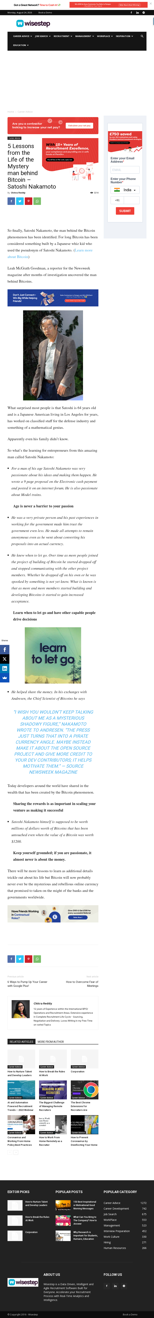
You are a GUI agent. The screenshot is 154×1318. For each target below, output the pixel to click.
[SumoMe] (4, 677)
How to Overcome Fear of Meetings (82, 984)
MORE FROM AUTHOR (51, 1041)
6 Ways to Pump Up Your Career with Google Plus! (27, 984)
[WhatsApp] (37, 201)
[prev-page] (10, 1152)
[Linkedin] (137, 12)
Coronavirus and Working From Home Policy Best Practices (20, 1141)
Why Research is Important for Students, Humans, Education (85, 1235)
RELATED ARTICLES (21, 1041)
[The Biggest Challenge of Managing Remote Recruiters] (53, 1089)
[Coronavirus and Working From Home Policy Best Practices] (21, 1124)
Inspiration (123, 36)
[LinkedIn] (4, 668)
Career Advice (21, 36)
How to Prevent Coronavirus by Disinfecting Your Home (84, 1141)
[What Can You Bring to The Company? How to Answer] (63, 1220)
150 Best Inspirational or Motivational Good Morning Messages (84, 1205)
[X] (4, 659)
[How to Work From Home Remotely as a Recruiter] (53, 1124)
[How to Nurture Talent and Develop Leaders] (21, 1058)
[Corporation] (84, 1058)
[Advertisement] (102, 23)
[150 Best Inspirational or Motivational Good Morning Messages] (63, 1205)
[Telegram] (143, 12)
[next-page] (16, 1152)
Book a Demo (45, 12)
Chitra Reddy (18, 192)
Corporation (77, 1071)
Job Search (41, 36)
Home (11, 111)
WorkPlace (103, 36)
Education (19, 45)
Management (83, 36)
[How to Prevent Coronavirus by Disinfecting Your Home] (84, 1124)
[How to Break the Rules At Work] (53, 1058)
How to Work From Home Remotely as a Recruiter (50, 1141)
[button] (141, 36)
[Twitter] (20, 201)
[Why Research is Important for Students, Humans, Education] (63, 1236)
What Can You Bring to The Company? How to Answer (85, 1220)
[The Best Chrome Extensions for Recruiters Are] (84, 1089)
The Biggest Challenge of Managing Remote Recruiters (51, 1106)
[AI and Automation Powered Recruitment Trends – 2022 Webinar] (21, 1089)
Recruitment (61, 36)
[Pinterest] (28, 201)
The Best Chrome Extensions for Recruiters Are (80, 1106)
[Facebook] (131, 12)
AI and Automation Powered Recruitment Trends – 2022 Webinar (20, 1106)
